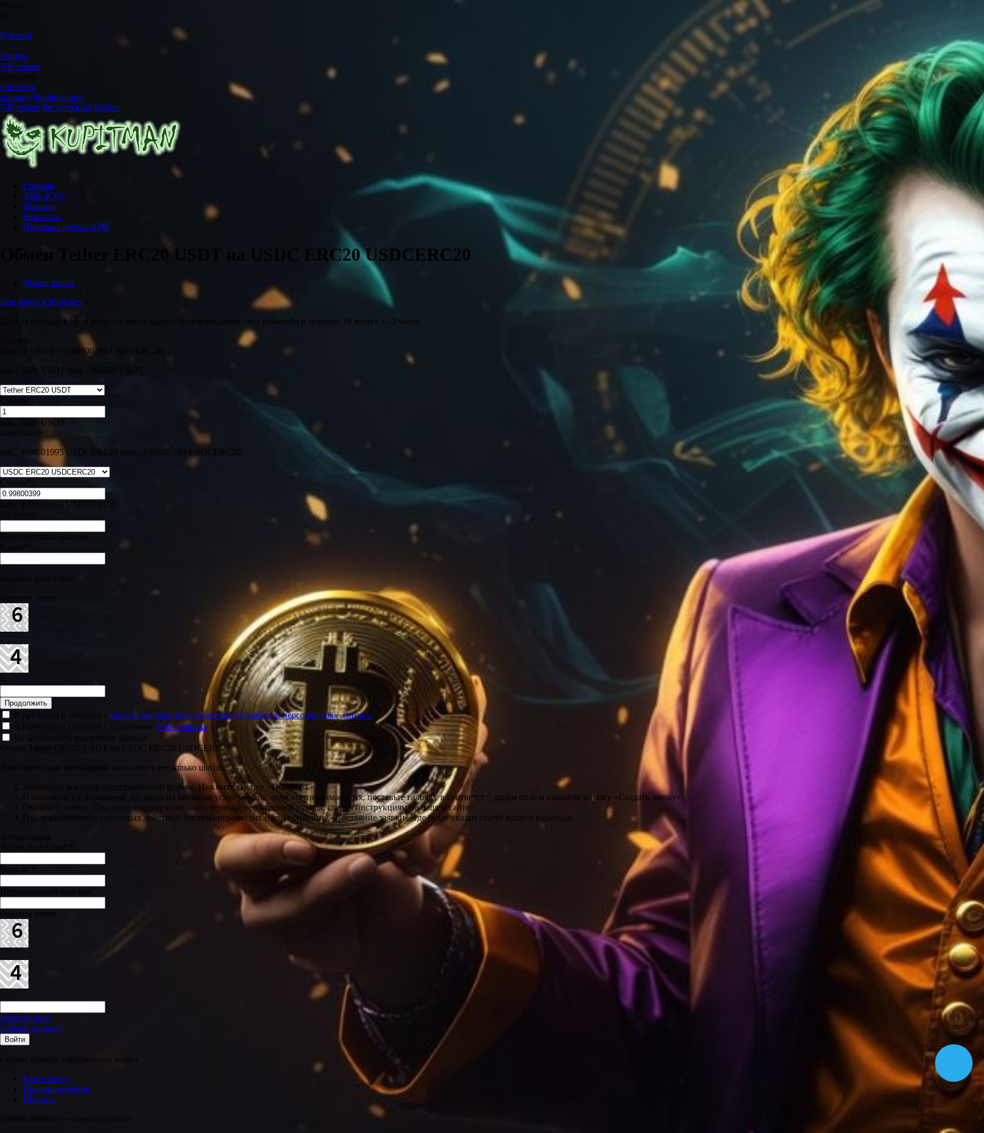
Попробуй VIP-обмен (41, 302)
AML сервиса (181, 726)
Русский (16, 35)
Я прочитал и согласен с (191, 715)
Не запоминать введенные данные (79, 738)
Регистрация (67, 107)
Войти (106, 107)
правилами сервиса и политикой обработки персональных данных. (241, 715)
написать (17, 87)
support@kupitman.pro (41, 97)
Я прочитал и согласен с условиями (109, 726)
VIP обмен (20, 66)
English (13, 56)
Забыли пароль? (31, 1028)
